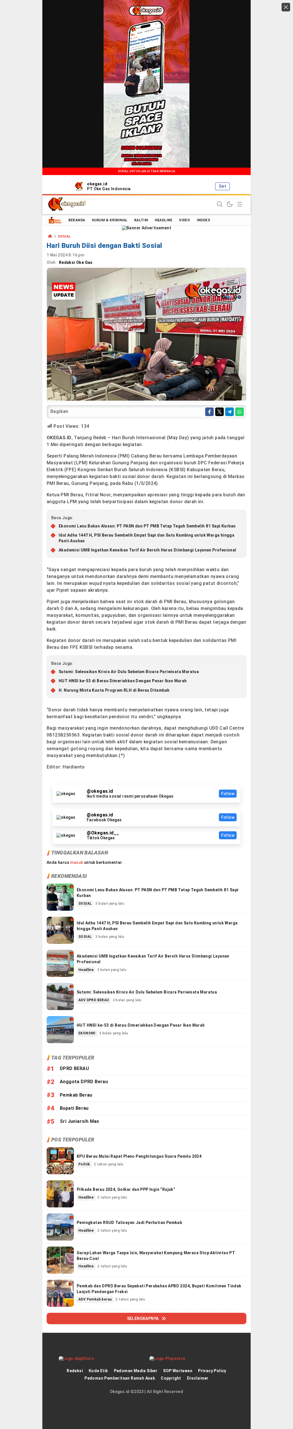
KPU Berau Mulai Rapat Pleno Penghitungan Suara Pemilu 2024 (139, 1156)
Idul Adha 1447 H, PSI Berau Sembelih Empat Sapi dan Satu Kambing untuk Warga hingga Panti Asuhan (146, 538)
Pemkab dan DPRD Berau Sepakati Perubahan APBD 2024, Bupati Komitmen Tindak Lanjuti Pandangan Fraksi (159, 1289)
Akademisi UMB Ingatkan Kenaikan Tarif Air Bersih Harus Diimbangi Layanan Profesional (147, 550)
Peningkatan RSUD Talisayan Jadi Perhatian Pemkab (129, 1222)
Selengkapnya (143, 1318)
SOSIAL (64, 236)
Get (222, 186)
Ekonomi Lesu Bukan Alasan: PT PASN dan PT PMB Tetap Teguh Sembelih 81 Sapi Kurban (147, 526)
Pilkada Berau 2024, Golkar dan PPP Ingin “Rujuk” (126, 1189)
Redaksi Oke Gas (76, 262)
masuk (76, 862)
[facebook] (209, 412)
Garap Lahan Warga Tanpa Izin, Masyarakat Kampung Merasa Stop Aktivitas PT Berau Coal (156, 1256)
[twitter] (219, 412)
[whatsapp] (239, 412)
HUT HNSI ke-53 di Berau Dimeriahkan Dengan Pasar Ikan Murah (123, 681)
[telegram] (229, 412)
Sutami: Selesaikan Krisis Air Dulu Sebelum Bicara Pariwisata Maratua (129, 671)
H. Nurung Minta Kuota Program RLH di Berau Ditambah (114, 690)
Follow (227, 793)
